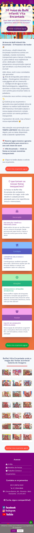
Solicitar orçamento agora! (17, 29)
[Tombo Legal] (17, 383)
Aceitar (14, 531)
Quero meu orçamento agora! (17, 169)
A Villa (9, 464)
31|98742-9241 (18, 485)
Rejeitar (20, 531)
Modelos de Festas (14, 467)
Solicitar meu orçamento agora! (17, 448)
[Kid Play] (27, 372)
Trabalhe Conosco (15, 471)
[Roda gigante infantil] (17, 404)
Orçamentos (10, 474)
